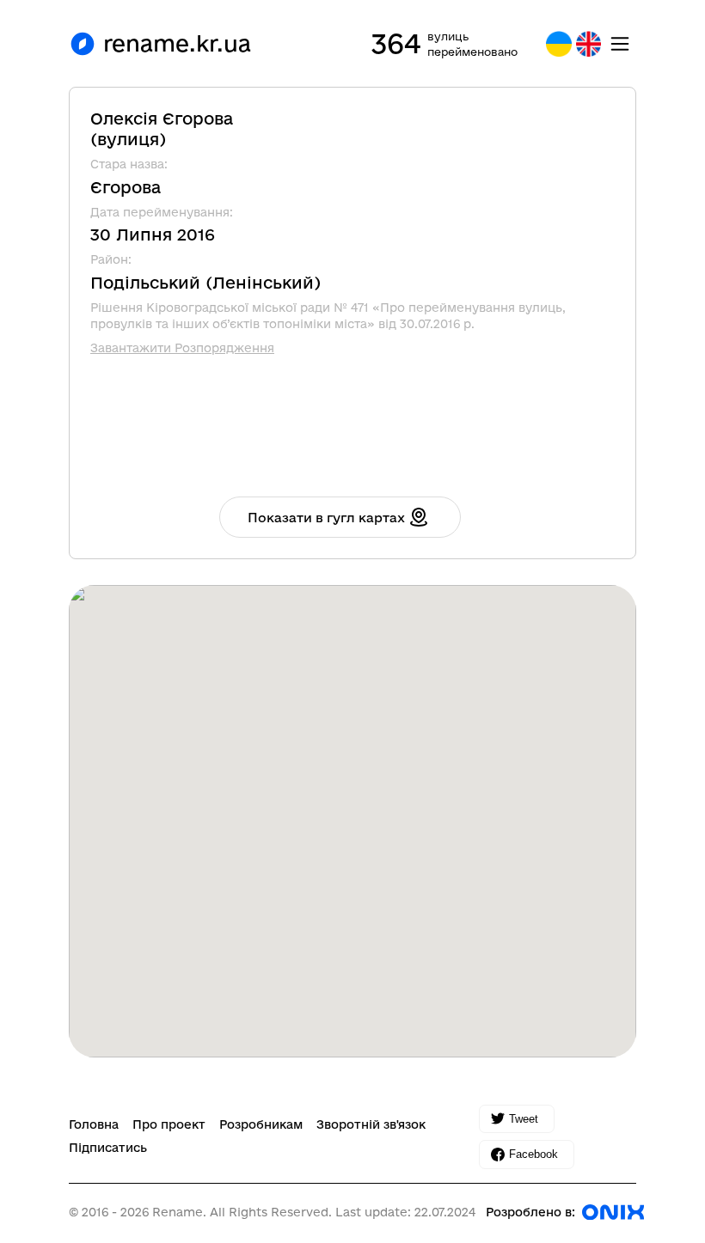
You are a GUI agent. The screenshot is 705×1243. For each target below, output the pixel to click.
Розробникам (261, 1124)
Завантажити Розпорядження (182, 348)
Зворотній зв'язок (371, 1124)
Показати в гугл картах (326, 517)
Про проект (168, 1124)
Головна (94, 1124)
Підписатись (108, 1148)
